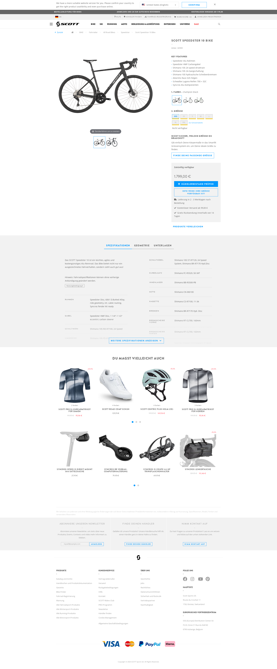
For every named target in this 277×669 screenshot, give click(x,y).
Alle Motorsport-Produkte (67, 617)
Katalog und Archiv (64, 579)
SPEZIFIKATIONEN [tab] (118, 245)
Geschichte (145, 579)
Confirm (194, 4)
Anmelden (96, 544)
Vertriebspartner (148, 600)
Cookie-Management (108, 617)
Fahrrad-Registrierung (65, 596)
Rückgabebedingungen (108, 587)
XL (176, 122)
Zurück (60, 32)
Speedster (125, 32)
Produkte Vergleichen (188, 226)
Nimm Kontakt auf (195, 544)
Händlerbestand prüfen (197, 184)
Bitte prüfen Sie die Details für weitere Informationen (84, 291)
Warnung (60, 600)
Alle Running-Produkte (66, 613)
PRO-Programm (105, 605)
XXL (184, 122)
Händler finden (105, 613)
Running (112, 24)
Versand (102, 583)
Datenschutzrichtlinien (150, 592)
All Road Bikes (109, 32)
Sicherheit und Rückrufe (151, 596)
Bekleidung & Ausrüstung (145, 24)
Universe (185, 24)
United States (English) (157, 4)
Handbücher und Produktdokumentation (74, 583)
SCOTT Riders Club (106, 600)
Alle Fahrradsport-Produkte (68, 605)
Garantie (60, 587)
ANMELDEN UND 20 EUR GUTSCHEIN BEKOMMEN (138, 12)
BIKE (81, 32)
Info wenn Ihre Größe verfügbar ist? (196, 192)
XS (184, 116)
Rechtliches (145, 587)
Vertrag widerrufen (107, 579)
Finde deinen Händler (138, 544)
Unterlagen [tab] (163, 245)
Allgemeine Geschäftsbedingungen (113, 623)
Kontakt (102, 596)
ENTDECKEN (170, 24)
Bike (93, 24)
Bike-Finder (61, 592)
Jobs (142, 583)
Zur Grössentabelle (196, 123)
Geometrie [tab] (142, 245)
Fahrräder (93, 32)
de (60, 17)
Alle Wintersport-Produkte (67, 609)
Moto (124, 24)
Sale (196, 24)
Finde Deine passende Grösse (192, 155)
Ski (101, 24)
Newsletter (103, 609)
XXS (175, 116)
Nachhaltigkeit (147, 605)
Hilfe (100, 592)
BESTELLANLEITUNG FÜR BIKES (68, 12)
